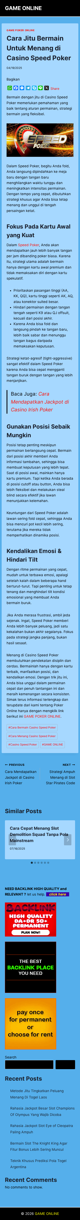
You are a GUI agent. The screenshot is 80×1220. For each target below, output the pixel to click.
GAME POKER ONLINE (42, 716)
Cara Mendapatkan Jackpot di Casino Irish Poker (40, 402)
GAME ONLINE (52, 744)
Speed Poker (28, 245)
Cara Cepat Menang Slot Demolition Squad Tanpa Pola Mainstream (39, 834)
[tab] (32, 863)
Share (54, 88)
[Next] (67, 839)
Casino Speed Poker (22, 744)
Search (10, 1057)
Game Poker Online (20, 30)
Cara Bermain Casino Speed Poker (32, 727)
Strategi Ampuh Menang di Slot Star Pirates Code (60, 774)
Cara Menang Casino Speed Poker (32, 736)
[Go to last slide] (12, 839)
